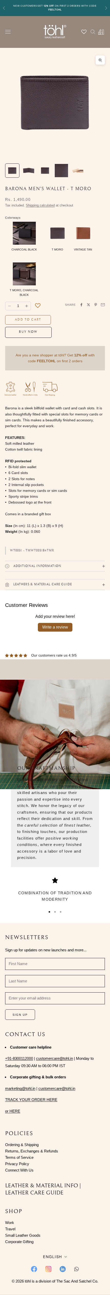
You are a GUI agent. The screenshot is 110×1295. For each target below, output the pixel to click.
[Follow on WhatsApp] (76, 1269)
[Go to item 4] (61, 170)
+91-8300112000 (19, 1058)
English (52, 1256)
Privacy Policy (17, 1164)
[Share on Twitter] (88, 305)
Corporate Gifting (19, 1242)
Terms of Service (19, 1157)
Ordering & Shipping (22, 1145)
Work (9, 1222)
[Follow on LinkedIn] (63, 1269)
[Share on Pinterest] (96, 305)
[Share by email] (103, 305)
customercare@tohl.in (54, 1058)
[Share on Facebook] (81, 305)
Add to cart (28, 320)
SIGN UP (20, 1014)
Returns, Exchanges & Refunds (31, 1151)
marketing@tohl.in (20, 1088)
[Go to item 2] (28, 170)
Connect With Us (19, 1170)
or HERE (12, 1111)
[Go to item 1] (12, 170)
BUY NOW (28, 332)
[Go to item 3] (45, 170)
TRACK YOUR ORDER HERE (31, 1099)
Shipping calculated (40, 205)
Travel (10, 1229)
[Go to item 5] (78, 170)
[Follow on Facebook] (34, 1269)
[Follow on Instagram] (48, 1269)
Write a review (55, 627)
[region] (55, 890)
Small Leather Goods (22, 1235)
